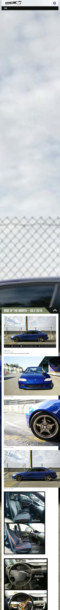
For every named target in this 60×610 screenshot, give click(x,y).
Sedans (35, 346)
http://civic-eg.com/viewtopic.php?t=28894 (19, 353)
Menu (5, 8)
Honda (45, 346)
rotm (56, 346)
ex (43, 346)
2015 (23, 346)
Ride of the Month (29, 346)
